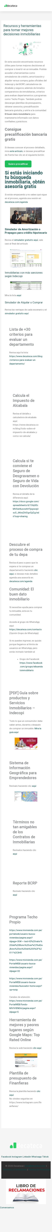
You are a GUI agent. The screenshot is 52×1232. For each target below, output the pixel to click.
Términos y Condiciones (15, 1169)
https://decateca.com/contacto (25, 629)
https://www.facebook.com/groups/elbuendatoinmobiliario (31, 667)
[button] (46, 6)
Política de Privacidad (39, 1169)
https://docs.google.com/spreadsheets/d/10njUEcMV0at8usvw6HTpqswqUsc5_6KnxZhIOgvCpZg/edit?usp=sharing (26, 509)
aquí (19, 295)
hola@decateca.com (35, 1166)
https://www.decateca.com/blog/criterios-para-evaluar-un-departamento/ (25, 360)
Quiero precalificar (18, 164)
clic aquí (37, 1048)
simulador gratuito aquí (26, 240)
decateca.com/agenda (16, 202)
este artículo (16, 151)
